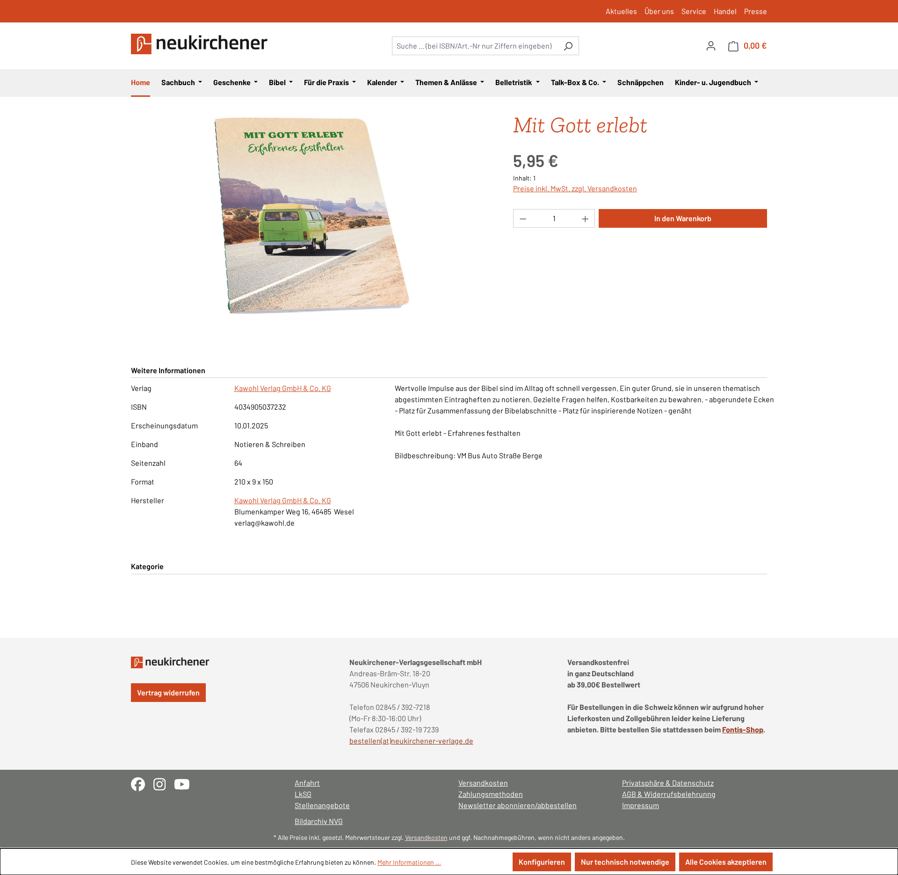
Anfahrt (307, 782)
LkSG (303, 793)
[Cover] (312, 216)
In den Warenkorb (682, 218)
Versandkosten (483, 782)
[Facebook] (142, 783)
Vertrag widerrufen (168, 692)
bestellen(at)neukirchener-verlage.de (411, 740)
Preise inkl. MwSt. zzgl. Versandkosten (575, 188)
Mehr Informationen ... (409, 862)
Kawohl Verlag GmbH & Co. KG (282, 387)
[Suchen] (568, 45)
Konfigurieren (542, 861)
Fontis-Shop (742, 729)
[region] (313, 216)
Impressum (640, 805)
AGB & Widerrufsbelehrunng (669, 793)
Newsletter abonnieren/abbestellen (517, 805)
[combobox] (475, 45)
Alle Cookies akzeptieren (726, 861)
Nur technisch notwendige (625, 861)
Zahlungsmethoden (490, 793)
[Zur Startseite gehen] (201, 44)
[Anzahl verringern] (523, 218)
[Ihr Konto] (711, 45)
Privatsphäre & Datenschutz (668, 782)
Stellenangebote (322, 805)
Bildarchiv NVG (319, 821)
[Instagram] (163, 783)
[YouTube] (185, 783)
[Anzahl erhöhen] (585, 218)
